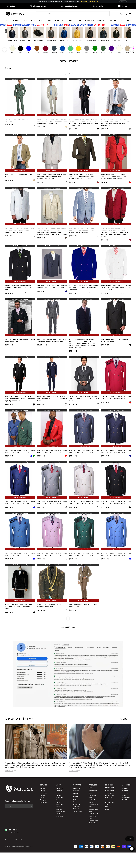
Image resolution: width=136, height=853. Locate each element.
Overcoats (108, 850)
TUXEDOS (15, 20)
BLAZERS (25, 20)
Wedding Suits (109, 843)
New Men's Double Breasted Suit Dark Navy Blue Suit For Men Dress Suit (52, 286)
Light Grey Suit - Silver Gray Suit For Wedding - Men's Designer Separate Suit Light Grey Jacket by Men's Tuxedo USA (115, 122)
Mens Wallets (126, 847)
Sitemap (42, 840)
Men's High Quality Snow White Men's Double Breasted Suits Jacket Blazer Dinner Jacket (116, 287)
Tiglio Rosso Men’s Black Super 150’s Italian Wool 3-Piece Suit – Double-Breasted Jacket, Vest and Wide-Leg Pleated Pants (84, 122)
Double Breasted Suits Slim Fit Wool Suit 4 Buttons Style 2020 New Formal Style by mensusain (20, 399)
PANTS (64, 20)
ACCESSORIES (102, 20)
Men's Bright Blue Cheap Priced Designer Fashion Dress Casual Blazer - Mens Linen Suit (81, 230)
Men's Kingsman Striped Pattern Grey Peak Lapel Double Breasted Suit (52, 340)
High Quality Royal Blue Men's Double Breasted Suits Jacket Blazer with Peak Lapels (84, 287)
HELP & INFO (131, 20)
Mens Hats (125, 838)
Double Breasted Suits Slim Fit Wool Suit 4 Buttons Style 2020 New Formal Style (52, 399)
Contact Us (59, 838)
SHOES (42, 20)
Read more (9, 820)
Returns (42, 838)
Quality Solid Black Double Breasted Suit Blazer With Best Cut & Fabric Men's (19, 287)
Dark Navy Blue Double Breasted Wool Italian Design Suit (20, 340)
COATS (56, 20)
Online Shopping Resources (43, 850)
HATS (79, 20)
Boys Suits (108, 847)
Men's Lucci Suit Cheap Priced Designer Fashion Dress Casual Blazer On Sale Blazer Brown (81, 176)
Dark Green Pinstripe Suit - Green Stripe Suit (18, 120)
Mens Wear (125, 850)
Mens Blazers (109, 845)
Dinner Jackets (109, 840)
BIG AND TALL (89, 20)
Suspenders (125, 845)
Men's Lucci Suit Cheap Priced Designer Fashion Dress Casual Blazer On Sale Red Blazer (113, 176)
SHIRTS (34, 20)
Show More (123, 769)
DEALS (121, 20)
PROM (49, 20)
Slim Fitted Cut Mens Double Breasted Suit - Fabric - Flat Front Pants (116, 397)
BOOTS (72, 20)
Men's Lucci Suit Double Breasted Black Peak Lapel (114, 340)
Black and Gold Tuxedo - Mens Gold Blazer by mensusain (51, 605)
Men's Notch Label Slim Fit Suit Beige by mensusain (84, 605)
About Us (59, 845)
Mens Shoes (76, 840)
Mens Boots (76, 838)
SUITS (7, 20)
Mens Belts (125, 840)
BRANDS (113, 20)
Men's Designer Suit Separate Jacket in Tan (19, 175)
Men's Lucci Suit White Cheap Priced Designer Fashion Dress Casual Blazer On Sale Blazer (51, 176)
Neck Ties (125, 843)
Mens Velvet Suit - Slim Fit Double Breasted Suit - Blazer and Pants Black (18, 606)
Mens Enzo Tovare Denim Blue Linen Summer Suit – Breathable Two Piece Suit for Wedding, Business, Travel (115, 606)
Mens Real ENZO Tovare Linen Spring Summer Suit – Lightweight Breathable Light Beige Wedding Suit (52, 121)
